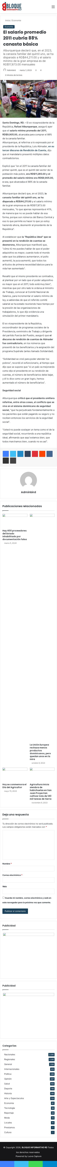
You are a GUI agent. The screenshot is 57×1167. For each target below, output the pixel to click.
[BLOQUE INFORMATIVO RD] (12, 6)
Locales (8, 1122)
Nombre (7, 863)
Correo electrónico (12, 875)
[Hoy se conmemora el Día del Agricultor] (14, 775)
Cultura (7, 1132)
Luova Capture (34, 1156)
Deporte (8, 1088)
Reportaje (9, 1113)
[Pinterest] (35, 454)
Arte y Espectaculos (14, 1098)
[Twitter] (13, 454)
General (8, 1064)
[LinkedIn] (20, 454)
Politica (7, 1074)
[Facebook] (6, 454)
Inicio (7, 20)
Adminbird (11, 70)
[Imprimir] (13, 461)
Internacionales (11, 1069)
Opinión (8, 1079)
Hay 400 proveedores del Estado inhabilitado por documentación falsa (14, 535)
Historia (8, 1093)
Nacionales (9, 1054)
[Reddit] (42, 454)
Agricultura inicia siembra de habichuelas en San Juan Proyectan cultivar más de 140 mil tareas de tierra (41, 791)
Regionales (9, 1059)
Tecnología (9, 1108)
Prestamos (9, 1127)
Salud (7, 1083)
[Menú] (53, 7)
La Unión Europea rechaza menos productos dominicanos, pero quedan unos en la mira (40, 752)
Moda (7, 1118)
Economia (16, 20)
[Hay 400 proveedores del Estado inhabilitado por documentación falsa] (14, 521)
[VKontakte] (50, 454)
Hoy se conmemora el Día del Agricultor (14, 786)
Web (4, 886)
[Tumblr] (28, 454)
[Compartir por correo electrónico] (6, 461)
